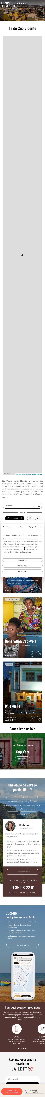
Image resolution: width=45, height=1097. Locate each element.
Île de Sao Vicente (30, 796)
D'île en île (12, 705)
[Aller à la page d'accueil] (8, 4)
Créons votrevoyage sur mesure (11, 1091)
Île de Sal (24, 801)
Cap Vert (22, 748)
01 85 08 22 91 (22, 887)
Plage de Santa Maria (12, 805)
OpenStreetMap (27, 474)
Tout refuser (22, 571)
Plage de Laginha (12, 801)
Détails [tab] (21, 527)
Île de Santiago (13, 810)
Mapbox (19, 474)
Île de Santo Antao (21, 814)
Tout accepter (22, 560)
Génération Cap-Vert (20, 641)
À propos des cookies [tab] (35, 527)
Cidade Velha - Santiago (30, 805)
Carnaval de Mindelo (14, 796)
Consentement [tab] (7, 527)
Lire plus (5, 497)
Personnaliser (21, 565)
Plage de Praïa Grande (28, 810)
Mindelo (34, 801)
